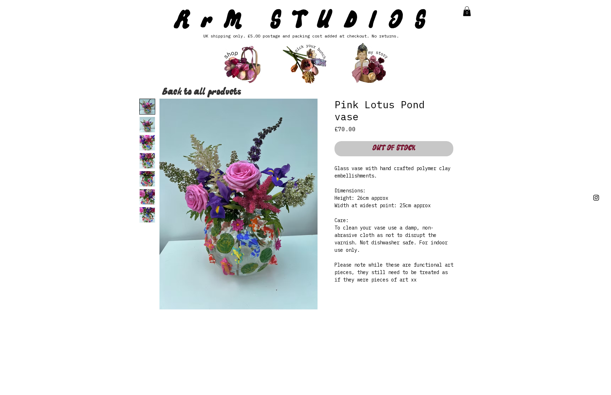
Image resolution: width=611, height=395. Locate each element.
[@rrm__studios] (596, 198)
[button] (467, 11)
